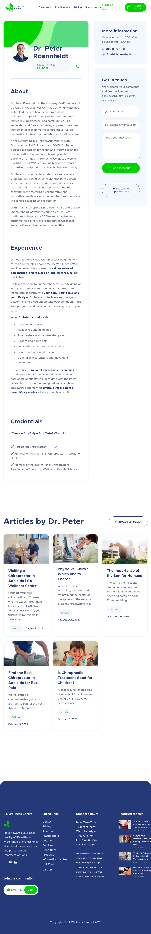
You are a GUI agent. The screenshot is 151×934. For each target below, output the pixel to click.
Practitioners (62, 7)
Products (48, 855)
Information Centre (54, 859)
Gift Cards (48, 864)
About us (48, 831)
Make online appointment (121, 190)
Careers (47, 869)
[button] (45, 7)
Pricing (77, 7)
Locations (48, 840)
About (98, 7)
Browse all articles (128, 521)
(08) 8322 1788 (107, 7)
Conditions (49, 850)
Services (47, 845)
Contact (47, 822)
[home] (19, 7)
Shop (88, 7)
